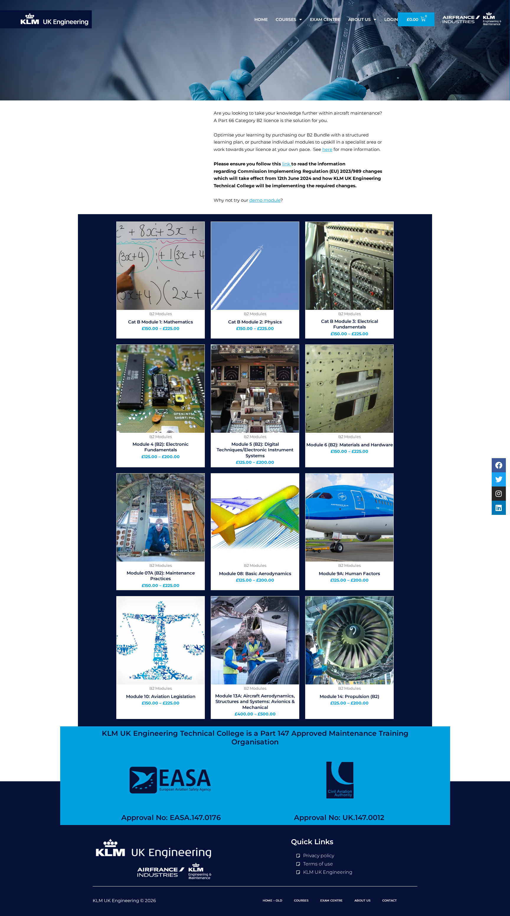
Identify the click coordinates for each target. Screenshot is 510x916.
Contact (389, 900)
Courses (286, 19)
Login (391, 19)
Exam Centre (325, 19)
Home (261, 19)
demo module (264, 200)
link (286, 164)
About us (359, 19)
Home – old (272, 900)
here (327, 149)
